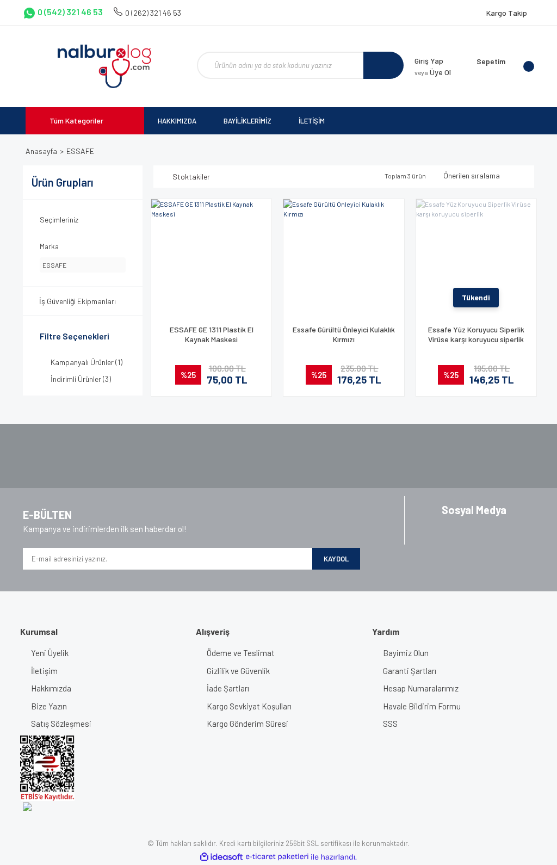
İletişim (44, 671)
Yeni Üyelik (50, 653)
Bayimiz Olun (406, 653)
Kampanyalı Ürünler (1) (86, 362)
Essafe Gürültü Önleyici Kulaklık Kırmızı (344, 334)
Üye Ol (432, 72)
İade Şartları (228, 688)
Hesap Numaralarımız (421, 688)
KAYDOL (336, 558)
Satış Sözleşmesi (61, 723)
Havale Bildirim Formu (422, 706)
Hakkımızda (51, 688)
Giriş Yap (428, 60)
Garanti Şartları (409, 671)
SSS (390, 723)
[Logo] (104, 66)
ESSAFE (80, 151)
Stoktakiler (191, 176)
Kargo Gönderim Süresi (247, 723)
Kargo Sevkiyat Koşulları (249, 706)
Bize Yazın (49, 706)
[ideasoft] (221, 857)
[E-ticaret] (277, 857)
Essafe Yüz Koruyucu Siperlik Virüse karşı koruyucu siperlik (476, 334)
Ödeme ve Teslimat (241, 653)
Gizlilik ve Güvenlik (238, 671)
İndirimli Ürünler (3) (81, 379)
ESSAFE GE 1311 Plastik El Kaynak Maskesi (211, 334)
